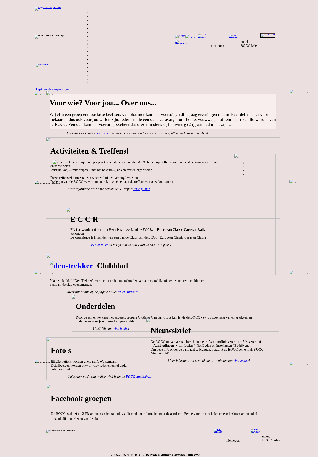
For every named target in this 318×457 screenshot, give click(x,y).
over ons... (103, 133)
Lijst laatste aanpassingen (53, 89)
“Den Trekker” (128, 292)
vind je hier (120, 328)
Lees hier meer (98, 245)
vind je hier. (141, 189)
